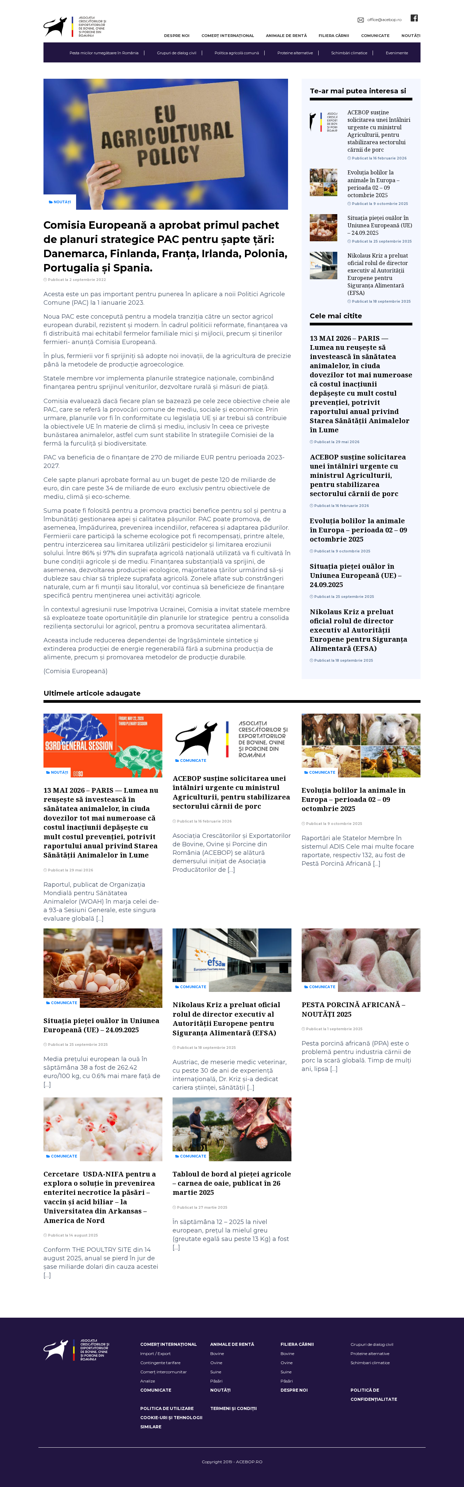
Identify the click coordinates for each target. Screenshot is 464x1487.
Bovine (217, 1353)
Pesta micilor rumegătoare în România (104, 53)
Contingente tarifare (160, 1362)
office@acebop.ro (385, 19)
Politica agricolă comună (237, 53)
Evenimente (397, 53)
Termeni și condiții (233, 1408)
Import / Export (155, 1353)
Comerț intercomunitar (163, 1371)
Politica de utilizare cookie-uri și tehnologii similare (171, 1417)
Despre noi (177, 35)
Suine (215, 1371)
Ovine (216, 1362)
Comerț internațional (227, 35)
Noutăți (411, 35)
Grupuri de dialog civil (176, 53)
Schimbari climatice (370, 1362)
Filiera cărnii (334, 35)
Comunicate (375, 35)
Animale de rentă (286, 35)
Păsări (216, 1381)
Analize (147, 1381)
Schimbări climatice (349, 53)
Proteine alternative (295, 53)
